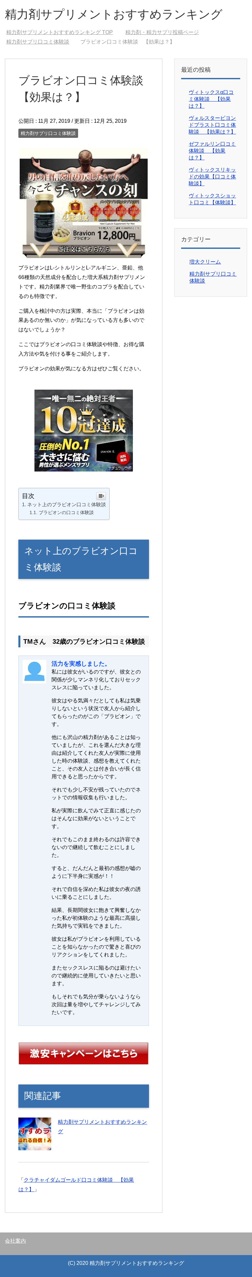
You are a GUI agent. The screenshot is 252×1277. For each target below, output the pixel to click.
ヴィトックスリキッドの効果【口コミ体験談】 (212, 176)
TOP (59, 32)
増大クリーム (205, 262)
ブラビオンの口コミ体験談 (66, 512)
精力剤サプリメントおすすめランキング (113, 14)
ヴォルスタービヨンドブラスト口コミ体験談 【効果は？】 (212, 125)
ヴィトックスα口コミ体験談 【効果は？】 (211, 99)
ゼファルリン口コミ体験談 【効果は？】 (212, 150)
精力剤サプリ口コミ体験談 (48, 133)
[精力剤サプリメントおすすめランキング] (34, 1145)
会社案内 (15, 1241)
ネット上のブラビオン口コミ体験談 (66, 504)
